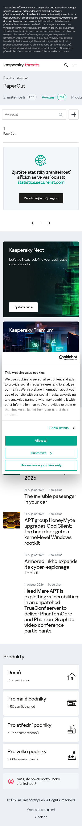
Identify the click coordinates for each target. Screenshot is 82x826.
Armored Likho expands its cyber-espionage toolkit (51, 567)
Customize (38, 453)
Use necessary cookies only (41, 465)
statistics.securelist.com (41, 182)
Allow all (41, 440)
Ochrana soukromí (41, 810)
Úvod (7, 78)
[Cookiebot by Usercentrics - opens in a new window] (59, 358)
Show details (59, 428)
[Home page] (21, 65)
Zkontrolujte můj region (41, 198)
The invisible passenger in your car (50, 499)
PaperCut (9, 133)
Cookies (41, 817)
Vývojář (22, 78)
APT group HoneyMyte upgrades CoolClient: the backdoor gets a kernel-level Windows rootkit (49, 531)
